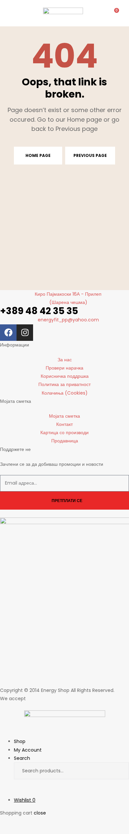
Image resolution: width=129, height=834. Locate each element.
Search (118, 770)
